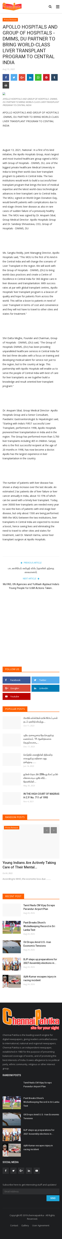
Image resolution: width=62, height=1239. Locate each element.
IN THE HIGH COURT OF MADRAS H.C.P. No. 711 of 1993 (41, 795)
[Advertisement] (31, 630)
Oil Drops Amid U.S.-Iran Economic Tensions (37, 944)
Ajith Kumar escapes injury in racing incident (39, 978)
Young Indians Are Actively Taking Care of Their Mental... (29, 865)
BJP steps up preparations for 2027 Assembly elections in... (40, 961)
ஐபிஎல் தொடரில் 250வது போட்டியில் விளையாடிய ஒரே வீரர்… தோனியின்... (40, 778)
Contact (14, 1225)
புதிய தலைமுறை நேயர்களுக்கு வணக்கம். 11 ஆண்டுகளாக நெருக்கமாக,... (38, 739)
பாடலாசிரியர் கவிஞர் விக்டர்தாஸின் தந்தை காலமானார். (31, 570)
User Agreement (40, 1225)
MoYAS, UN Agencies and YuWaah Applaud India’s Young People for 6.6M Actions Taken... (31, 586)
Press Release (10, 19)
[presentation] (47, 830)
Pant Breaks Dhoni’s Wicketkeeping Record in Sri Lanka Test (39, 926)
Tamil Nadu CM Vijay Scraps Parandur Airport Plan (39, 907)
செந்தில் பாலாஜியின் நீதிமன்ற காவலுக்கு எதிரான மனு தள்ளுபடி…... (38, 758)
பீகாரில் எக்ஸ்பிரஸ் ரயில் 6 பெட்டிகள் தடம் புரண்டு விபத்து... (40, 720)
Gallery (25, 1225)
